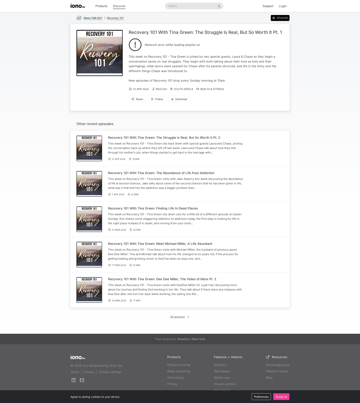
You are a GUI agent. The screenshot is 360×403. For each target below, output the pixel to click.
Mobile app (222, 377)
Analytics (220, 365)
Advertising (175, 377)
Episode (282, 17)
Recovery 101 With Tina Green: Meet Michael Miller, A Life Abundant (160, 244)
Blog (269, 377)
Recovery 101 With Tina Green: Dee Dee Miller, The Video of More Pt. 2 (162, 279)
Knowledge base (278, 365)
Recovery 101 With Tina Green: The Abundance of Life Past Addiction (161, 173)
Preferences (261, 397)
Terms (74, 372)
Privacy (89, 372)
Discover (119, 6)
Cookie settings (110, 372)
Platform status (277, 371)
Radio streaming (178, 371)
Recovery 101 (115, 17)
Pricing (172, 384)
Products (101, 6)
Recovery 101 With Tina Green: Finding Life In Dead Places (153, 208)
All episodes (177, 316)
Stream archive (224, 384)
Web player (222, 371)
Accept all (281, 397)
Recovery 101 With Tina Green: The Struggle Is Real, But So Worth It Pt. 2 (164, 137)
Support (268, 6)
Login (283, 6)
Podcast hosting (178, 365)
